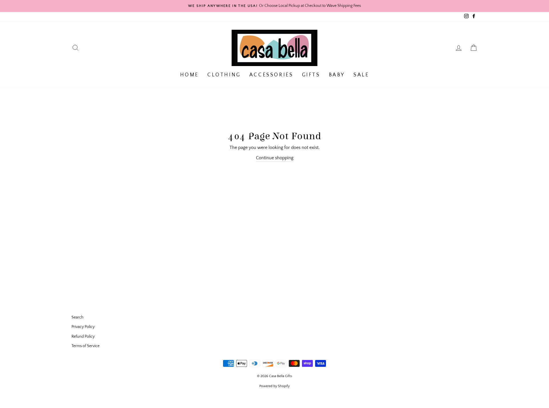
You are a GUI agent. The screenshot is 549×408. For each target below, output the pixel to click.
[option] (274, 6)
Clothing (224, 75)
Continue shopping (274, 157)
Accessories (271, 75)
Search (77, 317)
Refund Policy (83, 336)
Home (189, 75)
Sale (361, 75)
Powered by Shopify (274, 386)
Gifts (311, 75)
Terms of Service (85, 346)
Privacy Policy (83, 327)
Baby (337, 75)
